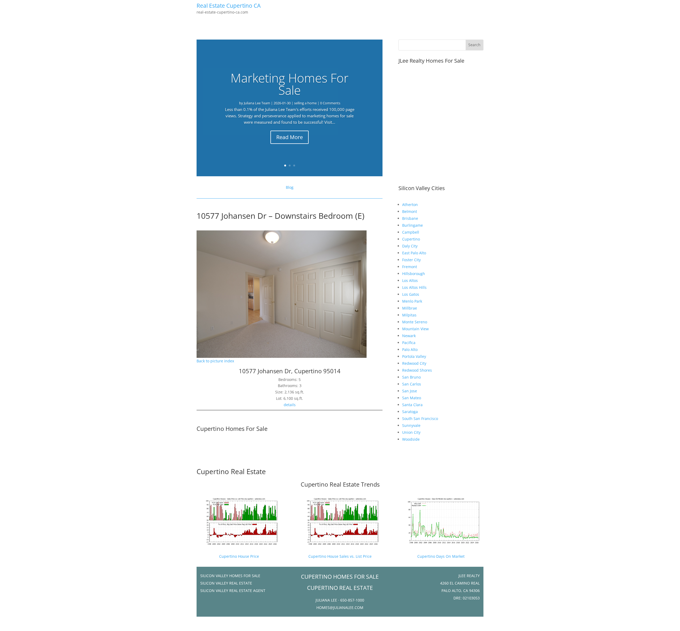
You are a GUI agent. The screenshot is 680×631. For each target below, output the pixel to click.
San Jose (409, 390)
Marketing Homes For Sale (289, 84)
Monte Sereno (414, 321)
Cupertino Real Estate (231, 471)
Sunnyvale (411, 425)
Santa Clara (412, 404)
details (290, 404)
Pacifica (408, 342)
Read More (289, 137)
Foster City (411, 259)
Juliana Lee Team (257, 103)
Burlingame (412, 225)
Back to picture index (215, 360)
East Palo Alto (414, 252)
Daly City (410, 245)
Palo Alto (410, 349)
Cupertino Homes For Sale (232, 428)
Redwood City (414, 363)
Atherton (410, 204)
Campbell (410, 232)
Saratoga (410, 411)
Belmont (409, 211)
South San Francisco (420, 418)
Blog (290, 187)
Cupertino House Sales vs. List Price (340, 556)
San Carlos (411, 384)
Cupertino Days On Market (441, 556)
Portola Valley (414, 356)
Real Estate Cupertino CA (229, 5)
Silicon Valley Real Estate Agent (232, 590)
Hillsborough (413, 273)
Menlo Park (412, 301)
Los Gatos (410, 294)
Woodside (411, 439)
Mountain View (415, 328)
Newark (409, 335)
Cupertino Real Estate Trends (340, 484)
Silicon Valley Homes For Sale (230, 575)
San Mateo (411, 397)
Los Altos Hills (414, 287)
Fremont (409, 266)
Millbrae (409, 308)
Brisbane (410, 218)
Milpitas (409, 314)
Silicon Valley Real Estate (226, 583)
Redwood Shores (417, 370)
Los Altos (410, 280)
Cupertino (411, 239)
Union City (411, 432)
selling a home (305, 103)
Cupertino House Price (239, 556)
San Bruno (411, 377)
